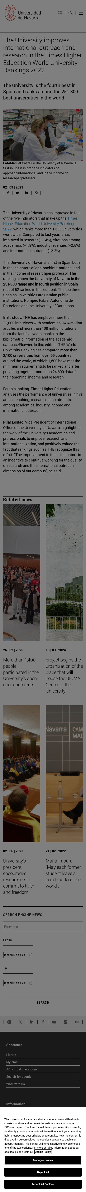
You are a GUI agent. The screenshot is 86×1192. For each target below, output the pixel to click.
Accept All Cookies (43, 1184)
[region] (43, 1149)
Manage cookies (43, 1160)
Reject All (43, 1172)
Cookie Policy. (43, 1152)
